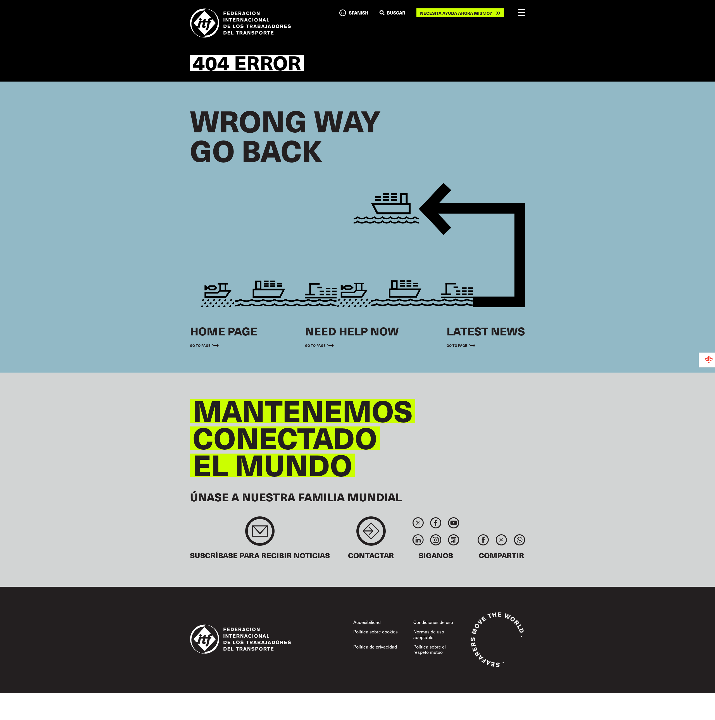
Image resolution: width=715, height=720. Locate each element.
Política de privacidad (375, 646)
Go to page (200, 345)
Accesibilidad (367, 622)
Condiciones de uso (433, 622)
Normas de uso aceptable (428, 634)
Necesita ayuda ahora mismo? (456, 13)
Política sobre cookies (375, 631)
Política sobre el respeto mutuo (429, 649)
